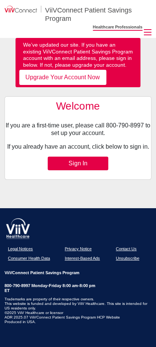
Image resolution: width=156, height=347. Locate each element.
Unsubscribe (127, 258)
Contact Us (126, 249)
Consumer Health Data (29, 258)
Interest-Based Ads (82, 258)
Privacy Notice (78, 249)
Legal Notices (20, 249)
